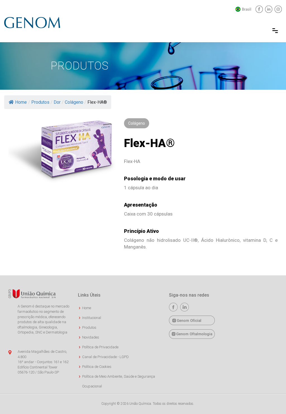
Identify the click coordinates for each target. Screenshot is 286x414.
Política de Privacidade (100, 347)
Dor (57, 102)
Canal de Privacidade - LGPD (105, 357)
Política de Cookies (96, 367)
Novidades (90, 337)
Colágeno (74, 102)
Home (21, 102)
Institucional (91, 318)
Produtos (40, 102)
